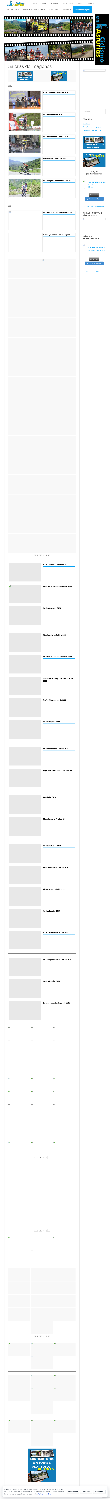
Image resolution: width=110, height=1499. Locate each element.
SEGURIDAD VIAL (90, 3)
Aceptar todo (73, 1491)
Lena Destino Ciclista (12, 10)
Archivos (86, 123)
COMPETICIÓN (53, 3)
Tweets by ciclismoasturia (94, 207)
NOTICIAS (42, 3)
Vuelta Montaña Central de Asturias (33, 10)
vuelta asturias (67, 10)
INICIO (35, 3)
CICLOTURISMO (67, 3)
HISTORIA (78, 3)
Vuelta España (53, 10)
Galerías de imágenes (82, 10)
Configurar (99, 1491)
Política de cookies (44, 1494)
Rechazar (86, 1491)
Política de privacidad (92, 131)
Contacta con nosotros (92, 271)
